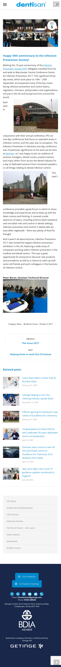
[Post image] (11, 383)
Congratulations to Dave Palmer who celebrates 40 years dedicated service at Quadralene (39, 433)
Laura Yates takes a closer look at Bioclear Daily (39, 379)
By (30, 324)
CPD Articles (13, 514)
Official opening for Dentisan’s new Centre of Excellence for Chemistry (40, 413)
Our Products (29, 576)
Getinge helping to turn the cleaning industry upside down (37, 396)
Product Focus (14, 548)
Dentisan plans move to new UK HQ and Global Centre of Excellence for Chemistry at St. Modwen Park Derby (38, 452)
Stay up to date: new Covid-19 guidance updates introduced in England (38, 472)
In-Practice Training (29, 583)
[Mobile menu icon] (5, 4)
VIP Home (11, 501)
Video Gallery (13, 534)
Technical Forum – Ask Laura (21, 527)
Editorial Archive (15, 521)
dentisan (9, 153)
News (8, 23)
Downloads (12, 541)
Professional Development (20, 507)
